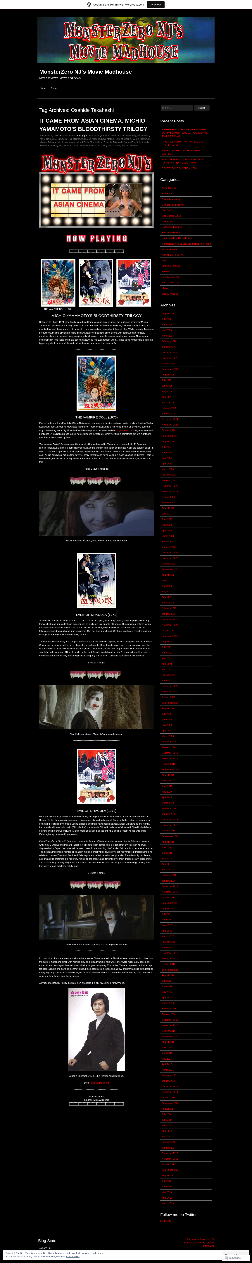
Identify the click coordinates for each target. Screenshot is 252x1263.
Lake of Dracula (123, 139)
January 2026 (169, 347)
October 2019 (168, 764)
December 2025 (170, 352)
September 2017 (170, 903)
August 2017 (168, 908)
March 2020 (168, 736)
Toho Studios (64, 145)
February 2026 (169, 341)
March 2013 (168, 1203)
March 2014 (168, 1136)
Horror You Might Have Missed (177, 238)
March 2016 (168, 1003)
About (54, 88)
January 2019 (169, 814)
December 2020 (170, 686)
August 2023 (168, 508)
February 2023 (169, 541)
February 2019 (169, 808)
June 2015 (167, 1053)
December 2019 (170, 753)
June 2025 (167, 386)
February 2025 (169, 408)
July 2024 (167, 447)
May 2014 (167, 1125)
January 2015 (169, 1081)
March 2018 (168, 869)
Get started (156, 4)
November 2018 (170, 825)
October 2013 (168, 1164)
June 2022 (167, 586)
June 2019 (167, 786)
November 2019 (170, 758)
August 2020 (168, 708)
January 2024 (169, 480)
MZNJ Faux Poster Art (172, 255)
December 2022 (170, 552)
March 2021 (168, 669)
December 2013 (170, 1153)
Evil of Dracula (76, 139)
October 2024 (168, 430)
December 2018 (170, 819)
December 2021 (170, 619)
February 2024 (169, 474)
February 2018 (169, 875)
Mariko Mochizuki (141, 139)
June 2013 (167, 1186)
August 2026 (168, 313)
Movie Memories (170, 249)
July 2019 (167, 780)
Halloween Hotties (171, 232)
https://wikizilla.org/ (100, 1083)
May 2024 (167, 458)
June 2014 (167, 1120)
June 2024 (167, 452)
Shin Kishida (142, 142)
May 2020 (167, 725)
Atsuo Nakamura (48, 139)
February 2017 (169, 942)
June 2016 (167, 986)
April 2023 (167, 530)
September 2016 (170, 970)
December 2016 (170, 953)
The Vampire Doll (48, 145)
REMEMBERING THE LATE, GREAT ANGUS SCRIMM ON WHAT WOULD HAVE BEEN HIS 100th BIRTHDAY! (185, 133)
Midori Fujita (83, 142)
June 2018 (167, 853)
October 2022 (168, 563)
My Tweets (165, 1221)
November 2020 (170, 691)
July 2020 (167, 714)
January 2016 (169, 1014)
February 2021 (169, 675)
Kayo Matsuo (107, 139)
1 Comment (133, 145)
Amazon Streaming (126, 135)
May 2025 (167, 391)
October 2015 (168, 1031)
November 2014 (170, 1092)
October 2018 (168, 830)
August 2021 (168, 641)
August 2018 (168, 842)
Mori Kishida (96, 142)
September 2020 (170, 703)
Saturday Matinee (170, 277)
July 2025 (167, 380)
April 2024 (167, 463)
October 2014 (168, 1097)
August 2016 (168, 975)
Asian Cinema (68, 135)
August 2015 (168, 1042)
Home (43, 88)
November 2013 (170, 1159)
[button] (58, 285)
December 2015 (170, 1020)
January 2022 (169, 614)
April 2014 (167, 1131)
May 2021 (167, 658)
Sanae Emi (129, 142)
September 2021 (170, 636)
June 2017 (167, 919)
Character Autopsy (171, 199)
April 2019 (167, 797)
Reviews (166, 271)
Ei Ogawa (63, 139)
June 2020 (167, 719)
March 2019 (168, 803)
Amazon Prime (108, 135)
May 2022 (167, 591)
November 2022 (170, 558)
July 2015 (167, 1047)
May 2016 (167, 992)
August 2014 (168, 1109)
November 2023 (170, 491)
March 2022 (168, 602)
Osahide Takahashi (113, 142)
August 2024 (168, 441)
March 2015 (168, 1070)
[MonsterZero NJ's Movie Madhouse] (126, 65)
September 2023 (170, 502)
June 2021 (167, 652)
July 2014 (167, 1114)
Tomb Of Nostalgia (171, 282)
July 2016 (167, 981)
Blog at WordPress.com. (198, 1239)
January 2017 (169, 947)
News (165, 260)
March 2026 (168, 335)
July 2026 (167, 319)
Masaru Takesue (48, 142)
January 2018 (169, 881)
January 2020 (169, 747)
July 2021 (167, 647)
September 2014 (170, 1103)
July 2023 (167, 513)
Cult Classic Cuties (171, 216)
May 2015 (167, 1059)
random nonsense (171, 266)
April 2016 (167, 997)
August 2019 (168, 775)
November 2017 (170, 892)
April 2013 (167, 1198)
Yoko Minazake (98, 145)
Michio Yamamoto (66, 142)
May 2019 (167, 792)
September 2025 (170, 369)
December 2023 (170, 486)
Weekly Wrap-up (170, 294)
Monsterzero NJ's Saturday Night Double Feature (186, 244)
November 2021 (170, 625)
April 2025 (167, 397)
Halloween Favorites (172, 227)
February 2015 (169, 1075)
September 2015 (170, 1036)
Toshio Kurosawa (81, 145)
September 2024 (170, 436)
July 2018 (167, 847)
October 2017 (168, 897)
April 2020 (167, 730)
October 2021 (168, 630)
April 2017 (167, 931)
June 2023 (167, 519)
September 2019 (170, 769)
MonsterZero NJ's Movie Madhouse (85, 72)
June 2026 (167, 324)
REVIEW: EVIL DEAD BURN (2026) (179, 168)
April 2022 (167, 597)
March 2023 (168, 536)
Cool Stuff (167, 210)
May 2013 (167, 1192)
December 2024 (170, 419)
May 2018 (167, 858)
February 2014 (169, 1142)
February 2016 (169, 1008)
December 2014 (170, 1086)
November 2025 (170, 358)
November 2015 (170, 1025)
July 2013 (167, 1181)
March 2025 (168, 402)
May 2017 (167, 925)
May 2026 (167, 330)
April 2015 (167, 1064)
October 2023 (168, 497)
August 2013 (168, 1175)
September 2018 (170, 836)
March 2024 (168, 469)
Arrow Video (143, 135)
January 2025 (169, 413)
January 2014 (169, 1148)
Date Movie (167, 221)
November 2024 (170, 424)
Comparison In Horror (173, 205)
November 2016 (170, 958)
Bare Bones (168, 193)
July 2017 (167, 914)
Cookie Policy (73, 1256)
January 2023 (169, 547)
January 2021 (169, 680)
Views (165, 288)
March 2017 (168, 936)
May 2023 (167, 525)
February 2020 (169, 741)
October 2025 (168, 363)
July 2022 (167, 580)
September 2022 (170, 569)
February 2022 (169, 608)
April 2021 (167, 664)
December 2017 (170, 886)
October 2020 (168, 697)
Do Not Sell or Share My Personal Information (199, 1242)
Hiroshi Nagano (92, 139)
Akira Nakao (94, 135)
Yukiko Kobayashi (116, 145)
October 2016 (168, 964)
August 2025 (168, 374)
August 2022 (168, 575)
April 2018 (167, 864)
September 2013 (170, 1170)
